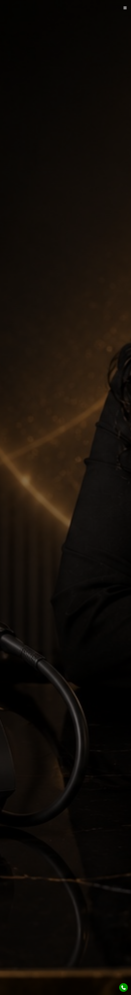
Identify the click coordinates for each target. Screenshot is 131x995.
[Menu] (125, 8)
